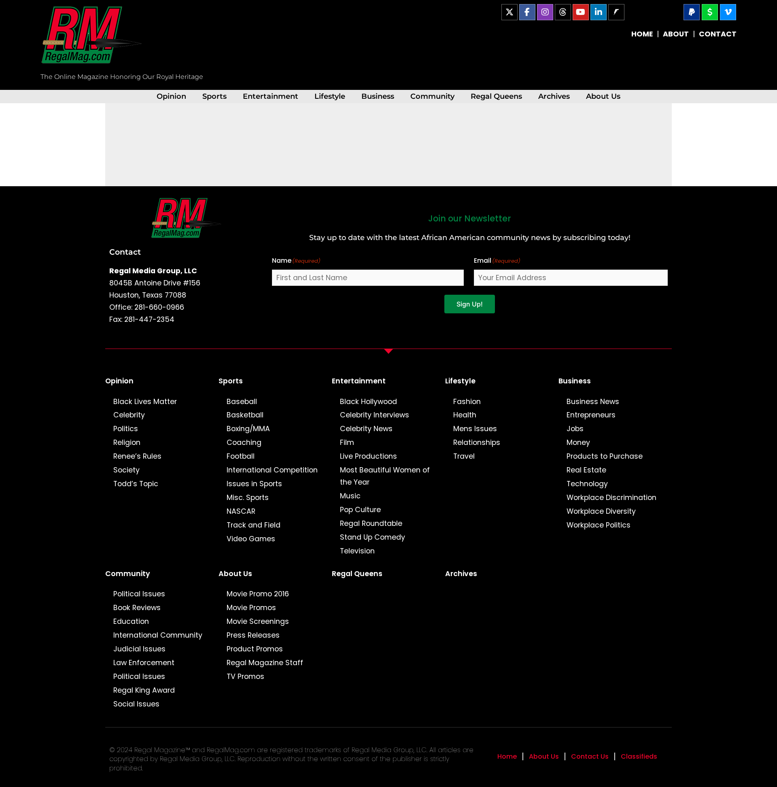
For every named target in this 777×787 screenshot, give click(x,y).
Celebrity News (366, 429)
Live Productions (368, 456)
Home (507, 756)
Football (241, 456)
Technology (587, 484)
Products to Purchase (605, 456)
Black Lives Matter (145, 401)
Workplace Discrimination (611, 497)
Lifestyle (329, 96)
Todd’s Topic (135, 484)
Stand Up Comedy (372, 537)
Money (578, 442)
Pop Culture (360, 510)
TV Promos (245, 676)
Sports (214, 96)
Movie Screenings (258, 621)
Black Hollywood (368, 401)
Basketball (245, 415)
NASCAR (241, 511)
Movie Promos (251, 608)
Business (377, 96)
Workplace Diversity (601, 511)
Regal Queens (496, 96)
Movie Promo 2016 (258, 594)
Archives (554, 96)
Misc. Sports (248, 497)
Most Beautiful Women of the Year (385, 476)
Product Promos (255, 649)
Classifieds (639, 756)
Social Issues (136, 704)
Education (131, 621)
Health (464, 415)
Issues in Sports (254, 484)
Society (126, 470)
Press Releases (253, 635)
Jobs (575, 429)
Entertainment (270, 96)
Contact (125, 252)
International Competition (272, 470)
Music (350, 496)
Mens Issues (475, 429)
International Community (157, 635)
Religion (126, 442)
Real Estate (586, 470)
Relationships (476, 442)
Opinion (171, 96)
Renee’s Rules (137, 456)
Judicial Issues (139, 649)
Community (432, 96)
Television (357, 551)
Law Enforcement (143, 663)
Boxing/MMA (248, 429)
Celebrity (129, 415)
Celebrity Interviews (374, 415)
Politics (125, 429)
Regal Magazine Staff (265, 663)
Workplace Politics (599, 525)
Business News (593, 401)
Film (347, 442)
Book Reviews (137, 608)
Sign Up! (469, 304)
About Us (603, 96)
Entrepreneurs (591, 415)
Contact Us (590, 756)
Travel (464, 456)
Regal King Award (144, 690)
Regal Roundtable (371, 523)
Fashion (467, 401)
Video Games (251, 539)
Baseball (242, 401)
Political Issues (139, 594)
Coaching (244, 442)
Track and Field (253, 525)
